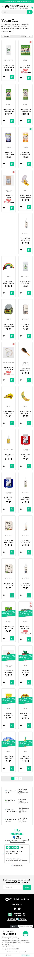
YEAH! (25, 190)
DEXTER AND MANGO (8, 191)
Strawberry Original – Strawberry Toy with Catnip (26, 671)
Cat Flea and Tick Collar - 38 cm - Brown (9, 584)
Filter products (6, 36)
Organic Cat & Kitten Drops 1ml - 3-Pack (8, 541)
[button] (7, 31)
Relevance (28, 36)
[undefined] (28, 840)
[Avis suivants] (31, 854)
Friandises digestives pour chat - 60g (25, 153)
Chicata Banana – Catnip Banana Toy (25, 412)
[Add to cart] (12, 77)
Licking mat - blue (8, 498)
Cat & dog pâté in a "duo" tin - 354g (8, 627)
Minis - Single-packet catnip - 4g (8, 325)
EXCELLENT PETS (8, 449)
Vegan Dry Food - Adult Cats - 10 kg (25, 110)
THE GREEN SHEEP (8, 362)
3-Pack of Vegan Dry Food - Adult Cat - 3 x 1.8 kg (25, 66)
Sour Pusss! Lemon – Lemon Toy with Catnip (25, 757)
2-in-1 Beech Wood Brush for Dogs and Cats (25, 369)
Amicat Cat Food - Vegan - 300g (25, 282)
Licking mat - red (25, 455)
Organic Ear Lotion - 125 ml (25, 541)
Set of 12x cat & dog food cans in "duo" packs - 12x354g (25, 627)
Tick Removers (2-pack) (26, 325)
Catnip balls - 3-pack (25, 714)
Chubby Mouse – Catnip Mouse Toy (8, 412)
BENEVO (25, 60)
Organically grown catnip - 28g (8, 714)
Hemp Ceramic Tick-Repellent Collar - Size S (9, 368)
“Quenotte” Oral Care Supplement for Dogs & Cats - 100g (8, 196)
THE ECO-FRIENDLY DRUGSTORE (25, 364)
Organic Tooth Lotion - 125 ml (25, 239)
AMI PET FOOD (8, 60)
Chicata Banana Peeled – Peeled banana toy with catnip (25, 196)
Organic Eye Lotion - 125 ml (25, 584)
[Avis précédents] (3, 854)
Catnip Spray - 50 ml (8, 455)
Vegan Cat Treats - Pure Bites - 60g (8, 153)
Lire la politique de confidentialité (10, 949)
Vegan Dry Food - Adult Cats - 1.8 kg (8, 110)
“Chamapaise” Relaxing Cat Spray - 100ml (8, 671)
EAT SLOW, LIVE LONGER (25, 450)
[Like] (4, 77)
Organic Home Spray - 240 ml (26, 498)
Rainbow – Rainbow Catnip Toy (8, 282)
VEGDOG (8, 147)
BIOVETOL (25, 233)
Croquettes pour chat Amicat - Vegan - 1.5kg (8, 66)
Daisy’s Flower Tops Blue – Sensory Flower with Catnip (8, 757)
